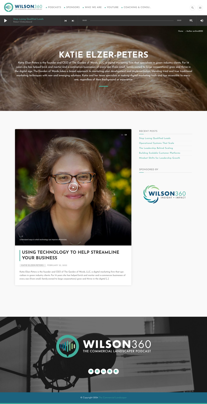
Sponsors (73, 7)
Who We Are (93, 7)
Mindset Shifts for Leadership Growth (159, 158)
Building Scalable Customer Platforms (159, 153)
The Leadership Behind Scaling (156, 148)
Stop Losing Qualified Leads (28, 19)
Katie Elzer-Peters (32, 266)
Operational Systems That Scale (156, 143)
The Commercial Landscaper (113, 398)
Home (180, 31)
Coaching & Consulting (137, 7)
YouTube (113, 7)
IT (22, 237)
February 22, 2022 (57, 266)
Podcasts (54, 7)
